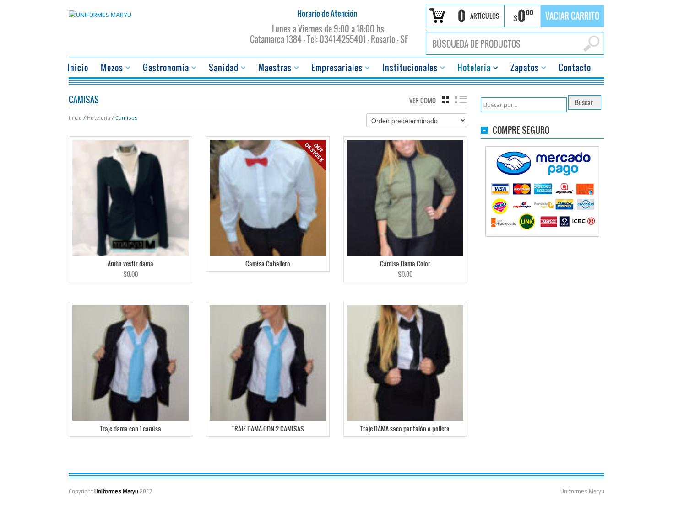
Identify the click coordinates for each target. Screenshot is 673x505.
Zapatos (522, 69)
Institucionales (407, 69)
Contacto (575, 68)
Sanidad (221, 69)
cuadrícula (445, 99)
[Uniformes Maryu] (100, 13)
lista (461, 99)
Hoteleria (471, 69)
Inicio (77, 68)
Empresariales (334, 69)
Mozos (109, 69)
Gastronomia (163, 69)
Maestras (272, 69)
